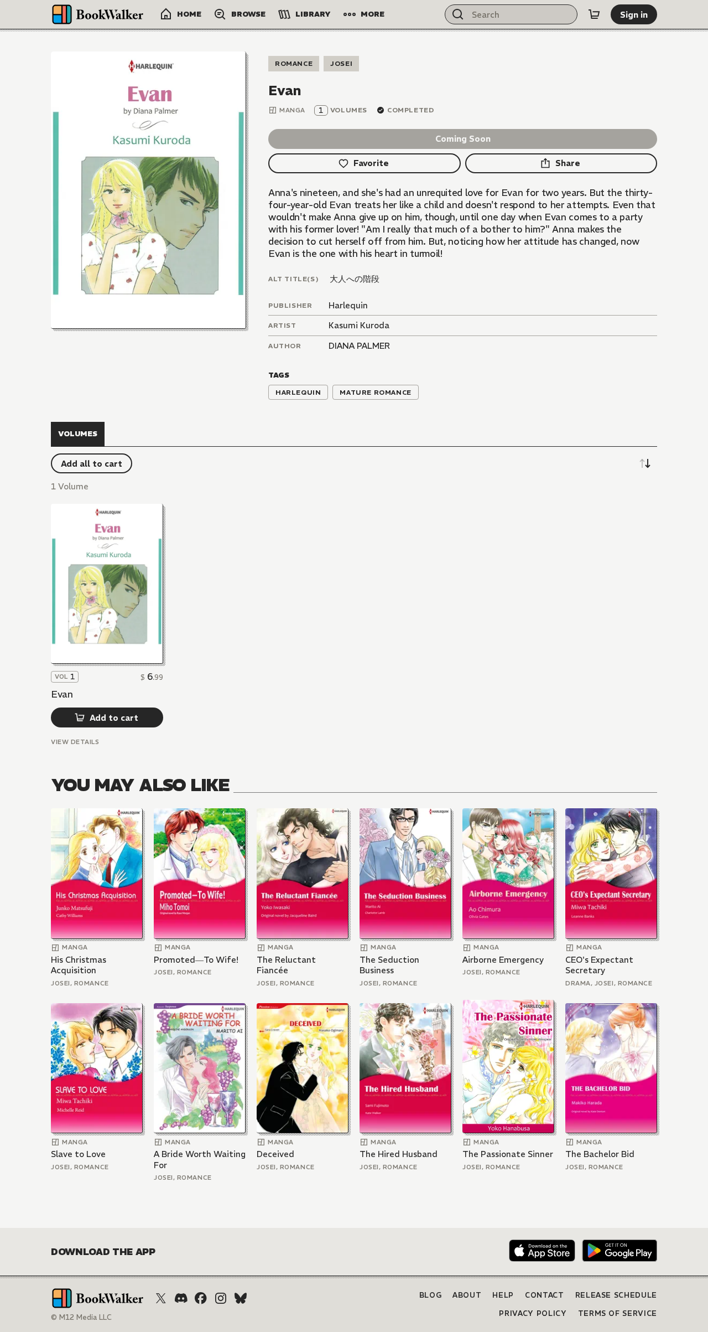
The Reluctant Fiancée (286, 965)
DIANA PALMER (359, 345)
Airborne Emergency (503, 959)
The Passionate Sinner (507, 1154)
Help (503, 1295)
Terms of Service (617, 1313)
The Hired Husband (399, 1154)
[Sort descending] (645, 463)
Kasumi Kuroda (359, 325)
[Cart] (594, 14)
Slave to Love (78, 1154)
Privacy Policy (532, 1313)
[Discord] (181, 1298)
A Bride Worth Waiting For (200, 1159)
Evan (62, 694)
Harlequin (348, 305)
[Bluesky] (240, 1298)
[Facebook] (200, 1298)
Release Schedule (616, 1295)
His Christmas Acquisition (78, 965)
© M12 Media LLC (81, 1317)
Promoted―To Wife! (196, 959)
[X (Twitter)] (161, 1298)
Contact (544, 1295)
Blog (430, 1295)
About (466, 1295)
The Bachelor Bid (599, 1154)
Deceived (275, 1154)
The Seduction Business (389, 965)
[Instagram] (220, 1298)
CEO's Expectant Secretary (599, 965)
